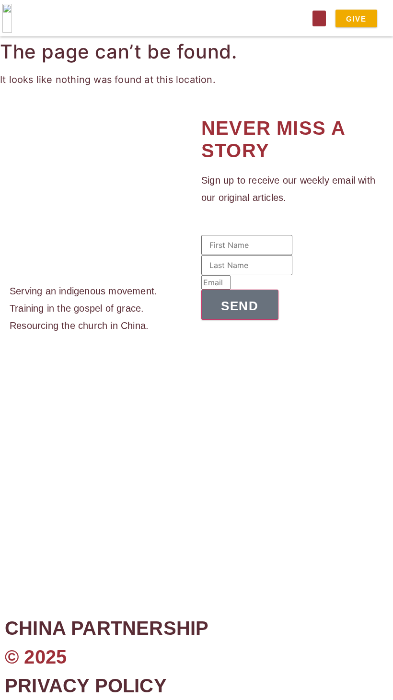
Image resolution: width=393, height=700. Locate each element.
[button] (319, 18)
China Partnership (106, 628)
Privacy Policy (86, 685)
